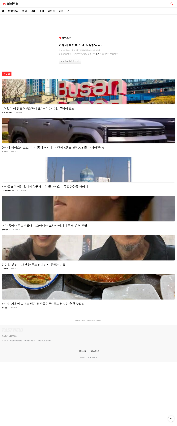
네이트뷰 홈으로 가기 (70, 61)
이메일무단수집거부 (44, 341)
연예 (33, 11)
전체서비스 (94, 351)
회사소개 (5, 341)
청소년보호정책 (29, 341)
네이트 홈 (82, 351)
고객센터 (96, 53)
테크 (61, 11)
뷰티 (24, 11)
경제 (41, 11)
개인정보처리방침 (16, 341)
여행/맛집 (13, 11)
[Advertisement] (88, 24)
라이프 (51, 11)
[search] (172, 3)
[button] (171, 418)
